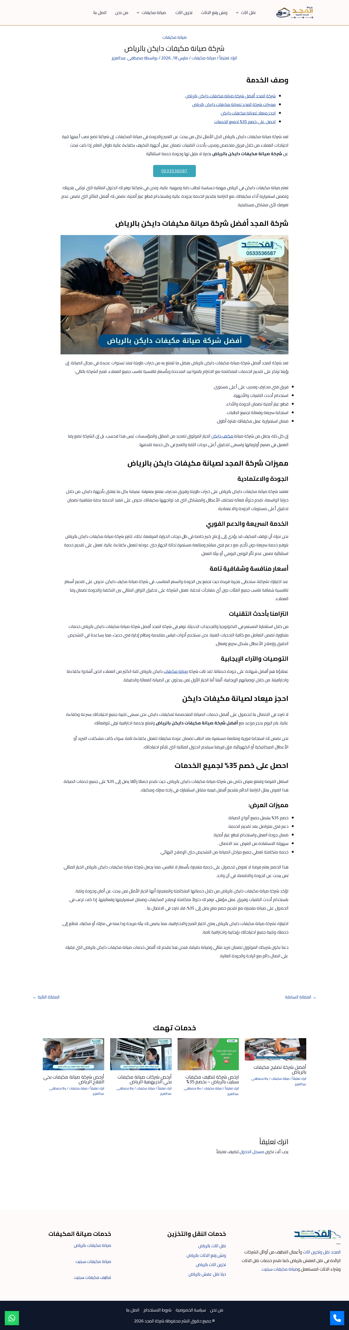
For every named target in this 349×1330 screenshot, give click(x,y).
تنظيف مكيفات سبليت (92, 1277)
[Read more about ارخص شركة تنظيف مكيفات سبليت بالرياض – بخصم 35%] (208, 1054)
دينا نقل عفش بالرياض (207, 1274)
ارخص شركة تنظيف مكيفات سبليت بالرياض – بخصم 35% (212, 1079)
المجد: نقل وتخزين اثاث (322, 1252)
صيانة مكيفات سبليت (280, 1269)
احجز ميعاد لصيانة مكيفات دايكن (248, 113)
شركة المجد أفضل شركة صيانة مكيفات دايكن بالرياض (230, 96)
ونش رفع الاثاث (214, 12)
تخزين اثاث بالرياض (211, 1264)
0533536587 (174, 171)
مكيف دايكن (222, 436)
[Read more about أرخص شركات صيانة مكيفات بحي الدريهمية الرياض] (141, 1054)
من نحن (121, 12)
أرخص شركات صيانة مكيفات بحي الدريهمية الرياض (145, 1079)
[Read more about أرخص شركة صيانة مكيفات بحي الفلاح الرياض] (73, 1054)
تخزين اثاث (184, 12)
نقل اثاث (248, 12)
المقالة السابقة (300, 997)
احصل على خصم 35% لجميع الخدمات (245, 121)
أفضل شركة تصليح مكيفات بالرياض (280, 1069)
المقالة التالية (46, 997)
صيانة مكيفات (154, 12)
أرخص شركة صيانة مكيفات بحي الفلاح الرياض (73, 1079)
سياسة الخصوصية (191, 1310)
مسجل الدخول (252, 1152)
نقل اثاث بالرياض (212, 1246)
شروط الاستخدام (157, 1310)
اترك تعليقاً (228, 58)
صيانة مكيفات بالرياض (92, 1245)
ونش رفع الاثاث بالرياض (206, 1255)
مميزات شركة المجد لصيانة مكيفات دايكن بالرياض (234, 104)
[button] (238, 12)
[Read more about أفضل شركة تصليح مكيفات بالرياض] (275, 1049)
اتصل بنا (100, 12)
